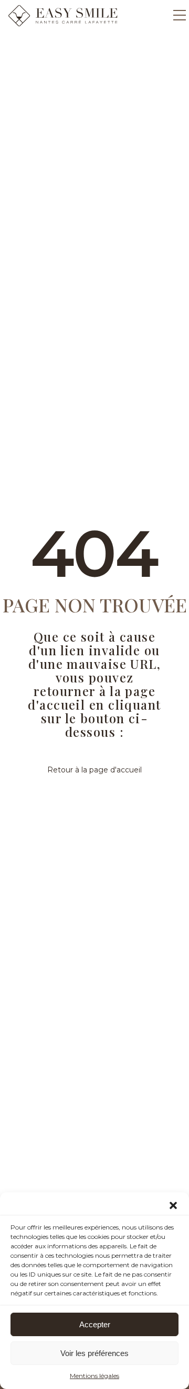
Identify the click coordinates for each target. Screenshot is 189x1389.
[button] (173, 1205)
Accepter (94, 1324)
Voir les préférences (94, 1353)
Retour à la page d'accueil (94, 770)
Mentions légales (94, 1376)
